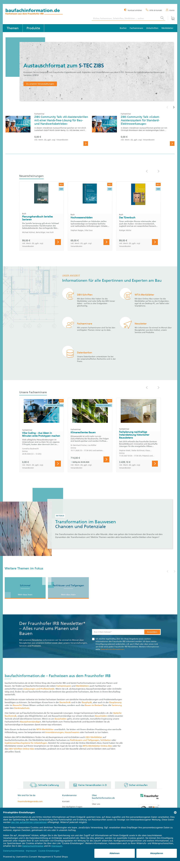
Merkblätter (167, 28)
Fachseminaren (63, 686)
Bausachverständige (30, 721)
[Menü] (158, 806)
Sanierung (117, 705)
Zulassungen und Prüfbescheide (38, 689)
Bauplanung (115, 702)
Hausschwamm (72, 732)
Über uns (96, 804)
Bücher (123, 28)
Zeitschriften (152, 28)
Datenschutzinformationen (112, 649)
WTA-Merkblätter (45, 729)
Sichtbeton (105, 740)
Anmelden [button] (152, 632)
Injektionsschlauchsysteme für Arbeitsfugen (26, 743)
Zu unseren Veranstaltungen (40, 84)
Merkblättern (82, 686)
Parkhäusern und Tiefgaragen (84, 740)
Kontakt (66, 801)
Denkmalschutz (21, 708)
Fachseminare (136, 28)
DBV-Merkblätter (94, 737)
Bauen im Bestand (94, 705)
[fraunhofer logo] (149, 797)
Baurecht (17, 705)
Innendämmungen (54, 732)
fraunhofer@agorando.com (30, 801)
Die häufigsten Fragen (72, 807)
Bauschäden (101, 716)
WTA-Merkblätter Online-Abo (97, 746)
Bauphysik (87, 702)
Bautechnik (65, 702)
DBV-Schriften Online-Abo (21, 749)
